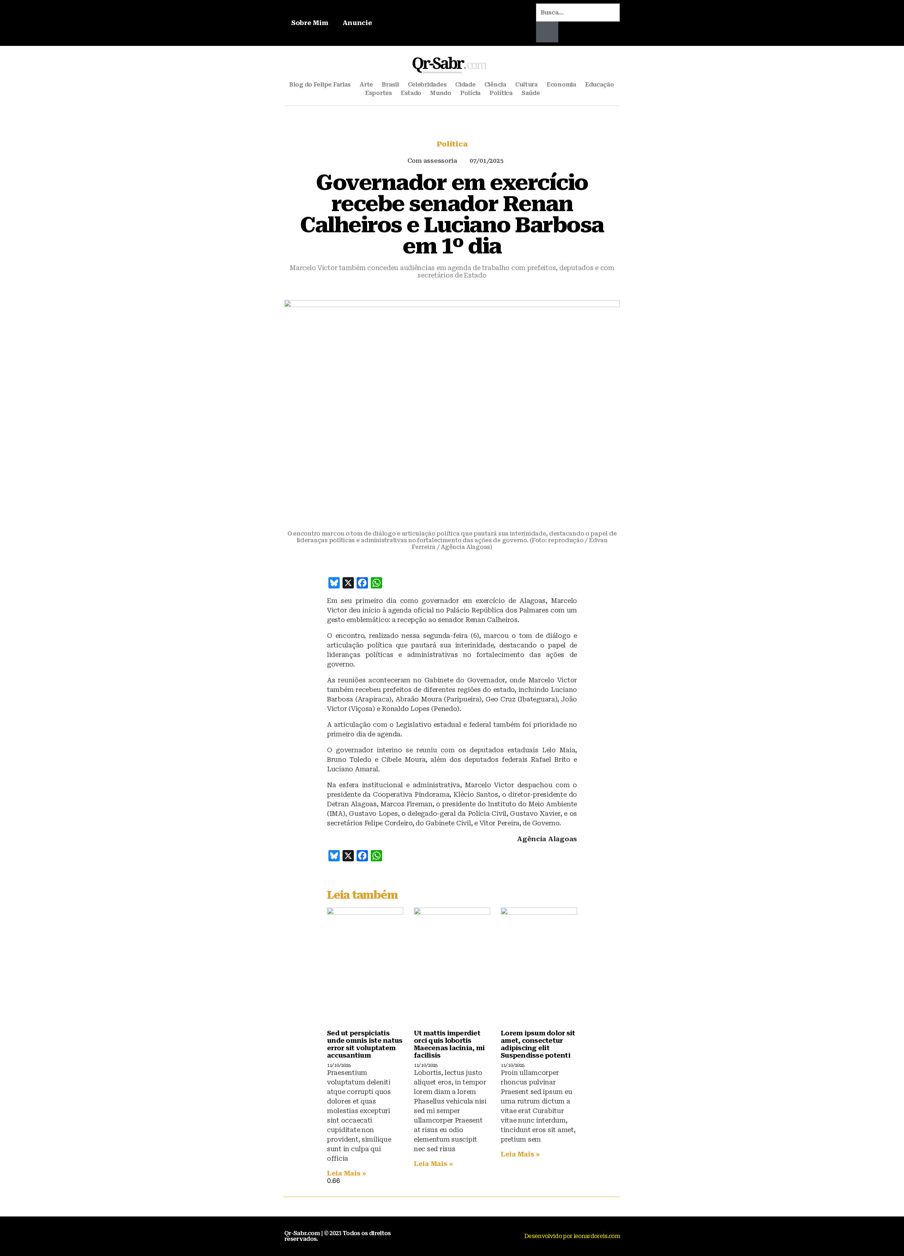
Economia (561, 84)
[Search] (547, 32)
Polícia (470, 93)
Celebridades (427, 84)
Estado (411, 93)
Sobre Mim (309, 22)
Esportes (378, 93)
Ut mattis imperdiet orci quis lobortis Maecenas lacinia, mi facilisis (449, 1044)
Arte (366, 84)
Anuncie (357, 22)
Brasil (390, 84)
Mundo (440, 93)
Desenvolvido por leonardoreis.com (572, 1236)
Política (501, 93)
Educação (599, 84)
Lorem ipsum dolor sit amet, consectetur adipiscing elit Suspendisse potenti (538, 1044)
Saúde (531, 93)
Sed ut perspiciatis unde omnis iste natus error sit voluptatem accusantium (364, 1044)
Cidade (465, 84)
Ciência (495, 84)
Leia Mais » (346, 1173)
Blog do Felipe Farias (320, 84)
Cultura (526, 84)
